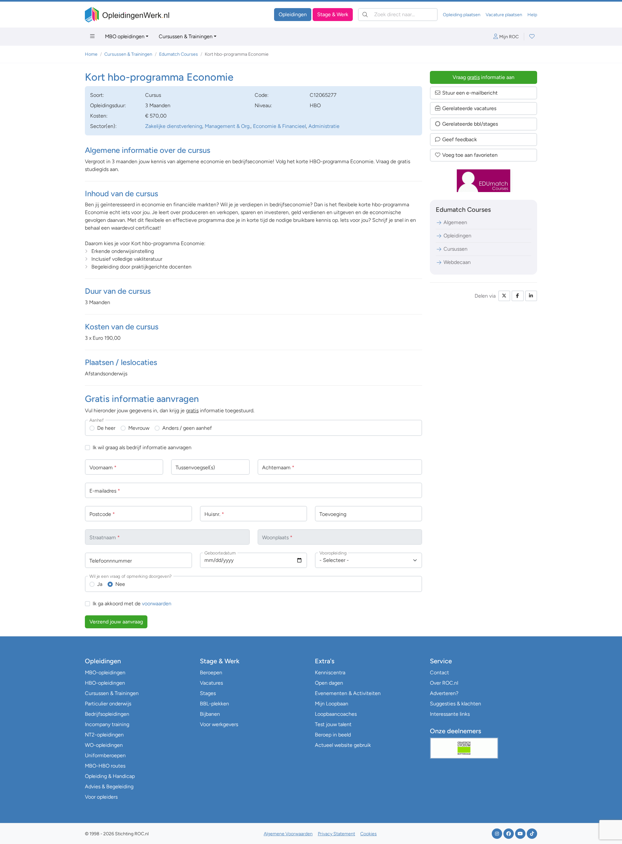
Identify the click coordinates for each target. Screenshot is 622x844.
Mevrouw (138, 428)
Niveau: (263, 105)
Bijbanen (210, 714)
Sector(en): (103, 126)
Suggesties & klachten (455, 704)
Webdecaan (457, 262)
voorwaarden (156, 603)
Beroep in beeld (333, 735)
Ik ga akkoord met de (132, 603)
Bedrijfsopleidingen (107, 714)
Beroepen (211, 672)
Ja (99, 584)
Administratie (324, 126)
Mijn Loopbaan (331, 704)
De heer (106, 428)
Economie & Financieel (279, 126)
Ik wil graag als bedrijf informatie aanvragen (142, 447)
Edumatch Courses (178, 54)
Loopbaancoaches (336, 714)
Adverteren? (444, 693)
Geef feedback (459, 139)
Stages (208, 693)
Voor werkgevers (219, 724)
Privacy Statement (336, 834)
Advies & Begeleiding (109, 786)
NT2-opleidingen (104, 735)
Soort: (97, 95)
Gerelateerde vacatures (469, 108)
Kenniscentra (330, 672)
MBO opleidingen (124, 36)
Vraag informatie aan (483, 77)
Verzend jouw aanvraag (116, 622)
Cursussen (455, 249)
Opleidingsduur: (108, 105)
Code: (262, 95)
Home (91, 54)
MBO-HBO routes (105, 766)
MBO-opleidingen (105, 672)
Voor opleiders (101, 797)
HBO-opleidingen (105, 683)
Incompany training (107, 724)
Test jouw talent (333, 724)
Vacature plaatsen (504, 14)
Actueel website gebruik (343, 745)
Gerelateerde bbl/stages (470, 124)
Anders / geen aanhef (187, 428)
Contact (439, 672)
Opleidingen (293, 14)
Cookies (368, 834)
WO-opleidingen (104, 745)
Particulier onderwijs (108, 704)
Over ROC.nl (444, 683)
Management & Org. (227, 126)
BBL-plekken (214, 704)
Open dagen (329, 683)
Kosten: (99, 116)
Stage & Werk (332, 14)
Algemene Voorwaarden (288, 834)
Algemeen (455, 222)
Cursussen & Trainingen (186, 36)
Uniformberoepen (105, 755)
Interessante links (450, 714)
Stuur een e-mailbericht (470, 93)
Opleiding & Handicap (110, 776)
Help (532, 14)
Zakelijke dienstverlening (173, 126)
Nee (120, 584)
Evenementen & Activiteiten (348, 693)
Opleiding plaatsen (461, 14)
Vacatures (211, 683)
